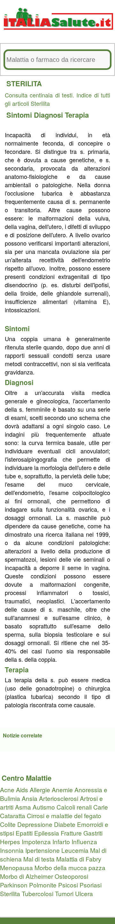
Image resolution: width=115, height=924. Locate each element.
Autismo (44, 806)
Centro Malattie (26, 778)
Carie (100, 806)
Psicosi (68, 884)
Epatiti (24, 832)
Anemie (62, 789)
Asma (23, 806)
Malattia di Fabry (78, 858)
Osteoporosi (71, 876)
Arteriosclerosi (58, 798)
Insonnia (12, 850)
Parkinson (13, 884)
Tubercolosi (37, 893)
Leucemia (74, 850)
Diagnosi (49, 115)
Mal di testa (39, 858)
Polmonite (43, 884)
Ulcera (84, 893)
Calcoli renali (74, 806)
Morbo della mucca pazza (69, 867)
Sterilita (10, 893)
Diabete (64, 824)
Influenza (84, 841)
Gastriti (93, 832)
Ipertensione (42, 850)
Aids (22, 789)
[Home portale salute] (57, 35)
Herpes (10, 841)
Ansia (29, 798)
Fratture (71, 832)
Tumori (64, 893)
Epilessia (46, 832)
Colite (8, 824)
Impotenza (36, 841)
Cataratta (12, 815)
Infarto (61, 841)
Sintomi (20, 115)
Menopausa (16, 867)
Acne (7, 789)
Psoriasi (91, 884)
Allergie (40, 789)
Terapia (77, 115)
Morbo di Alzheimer (26, 876)
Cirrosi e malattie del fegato (64, 815)
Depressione (34, 824)
